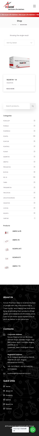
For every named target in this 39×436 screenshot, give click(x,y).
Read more (10, 89)
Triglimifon (7, 187)
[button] (19, 43)
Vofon (5, 208)
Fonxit (5, 152)
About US (9, 391)
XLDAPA (5, 213)
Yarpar (6, 218)
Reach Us (9, 404)
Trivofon (6, 193)
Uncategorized (9, 198)
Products (9, 395)
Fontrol (6, 146)
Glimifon (6, 157)
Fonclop (6, 121)
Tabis (5, 182)
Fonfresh (6, 131)
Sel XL (5, 177)
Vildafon (6, 203)
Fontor (6, 141)
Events (8, 400)
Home (14, 25)
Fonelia (6, 126)
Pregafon (7, 167)
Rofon (5, 172)
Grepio (5, 162)
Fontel (5, 136)
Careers (9, 409)
